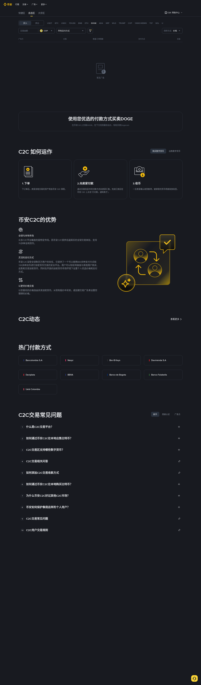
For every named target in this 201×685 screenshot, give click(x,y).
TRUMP (122, 23)
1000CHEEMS (141, 23)
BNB (80, 23)
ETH (86, 23)
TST (151, 23)
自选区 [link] (31, 13)
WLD (114, 23)
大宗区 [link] (41, 13)
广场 (34, 4)
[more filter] (90, 30)
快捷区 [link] (21, 13)
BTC (57, 23)
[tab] (21, 13)
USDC (63, 23)
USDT (49, 23)
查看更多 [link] (175, 319)
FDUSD (72, 23)
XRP (107, 23)
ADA (101, 23)
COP (130, 23)
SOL (157, 23)
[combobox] (46, 30)
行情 (17, 4)
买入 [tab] (25, 23)
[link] (37, 360)
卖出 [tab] (37, 23)
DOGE (93, 23)
